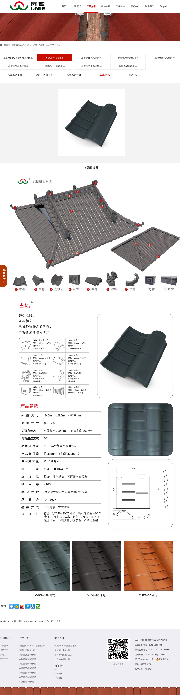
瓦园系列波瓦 (73, 74)
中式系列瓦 (55, 44)
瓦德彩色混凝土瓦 (40, 44)
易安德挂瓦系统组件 (91, 57)
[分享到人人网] (33, 606)
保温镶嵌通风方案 (62, 650)
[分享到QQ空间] (16, 606)
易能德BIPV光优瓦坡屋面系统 (18, 57)
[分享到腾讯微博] (27, 606)
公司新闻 (58, 673)
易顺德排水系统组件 (55, 66)
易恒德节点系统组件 (18, 66)
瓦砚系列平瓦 (14, 74)
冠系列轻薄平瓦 (44, 74)
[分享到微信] (38, 606)
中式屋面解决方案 (62, 659)
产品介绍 (91, 6)
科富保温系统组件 (128, 66)
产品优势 (120, 6)
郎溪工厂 (4, 659)
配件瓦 (133, 74)
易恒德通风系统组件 (28, 663)
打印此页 (49, 621)
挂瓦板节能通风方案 (63, 654)
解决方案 (105, 6)
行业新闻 (58, 677)
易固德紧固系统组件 (128, 57)
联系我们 (149, 6)
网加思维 (149, 668)
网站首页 (16, 44)
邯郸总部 (4, 645)
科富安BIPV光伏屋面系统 (65, 645)
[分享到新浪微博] (22, 606)
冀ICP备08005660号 (144, 659)
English (163, 6)
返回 (58, 621)
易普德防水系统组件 (91, 66)
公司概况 (76, 6)
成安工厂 (4, 650)
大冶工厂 (4, 654)
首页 (64, 6)
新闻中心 (135, 6)
